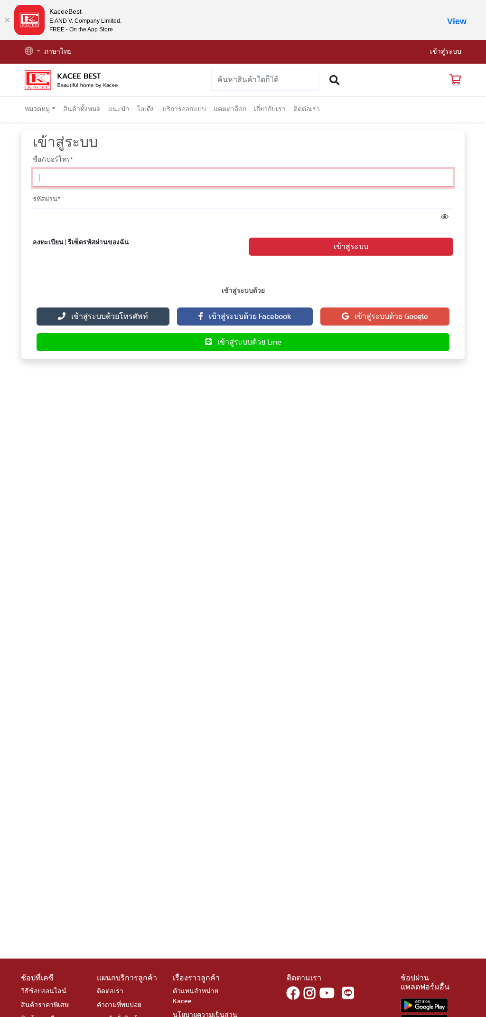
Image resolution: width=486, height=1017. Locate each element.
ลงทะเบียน (48, 242)
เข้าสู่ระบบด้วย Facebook (247, 316)
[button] (32, 52)
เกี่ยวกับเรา (270, 109)
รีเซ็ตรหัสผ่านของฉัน (98, 242)
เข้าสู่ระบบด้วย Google (388, 316)
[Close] (7, 20)
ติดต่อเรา (306, 109)
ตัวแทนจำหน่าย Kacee (195, 996)
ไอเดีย (146, 109)
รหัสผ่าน (46, 199)
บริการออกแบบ (184, 109)
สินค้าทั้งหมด (82, 109)
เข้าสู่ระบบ (445, 51)
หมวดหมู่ (37, 109)
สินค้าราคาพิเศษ (45, 1005)
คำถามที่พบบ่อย (119, 1005)
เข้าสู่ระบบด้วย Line (246, 342)
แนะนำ (119, 109)
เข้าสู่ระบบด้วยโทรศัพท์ (106, 316)
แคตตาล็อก (230, 109)
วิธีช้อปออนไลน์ (43, 991)
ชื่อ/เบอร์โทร (53, 159)
